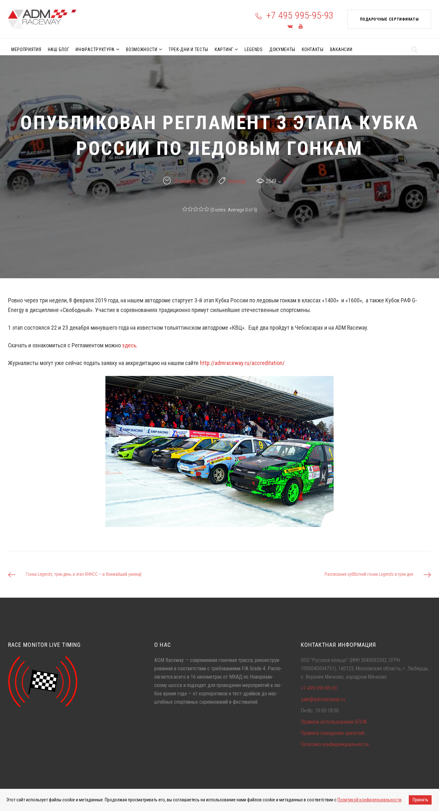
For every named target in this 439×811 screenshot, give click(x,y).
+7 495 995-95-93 (300, 15)
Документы (282, 49)
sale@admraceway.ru (323, 699)
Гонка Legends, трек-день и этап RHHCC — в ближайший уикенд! (83, 574)
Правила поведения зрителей (332, 733)
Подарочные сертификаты (389, 19)
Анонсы (237, 181)
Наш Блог (58, 49)
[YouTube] (301, 26)
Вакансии (341, 49)
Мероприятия (26, 49)
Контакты (313, 49)
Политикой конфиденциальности (369, 799)
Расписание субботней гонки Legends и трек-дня (369, 574)
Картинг (224, 49)
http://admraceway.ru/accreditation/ (242, 363)
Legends (254, 49)
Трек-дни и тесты (188, 49)
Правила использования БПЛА (334, 722)
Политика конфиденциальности (335, 744)
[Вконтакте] (290, 26)
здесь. (130, 345)
